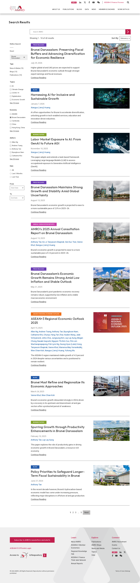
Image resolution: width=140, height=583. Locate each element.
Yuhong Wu (70, 350)
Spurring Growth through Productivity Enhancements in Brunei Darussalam (58, 429)
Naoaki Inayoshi (44, 341)
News (94, 9)
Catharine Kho (37, 335)
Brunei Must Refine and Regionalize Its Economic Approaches (58, 384)
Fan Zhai (59, 335)
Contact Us (116, 548)
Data (87, 9)
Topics (94, 552)
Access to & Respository (26, 555)
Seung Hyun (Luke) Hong (71, 344)
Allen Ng (34, 331)
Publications (68, 9)
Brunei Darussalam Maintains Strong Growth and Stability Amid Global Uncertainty (57, 191)
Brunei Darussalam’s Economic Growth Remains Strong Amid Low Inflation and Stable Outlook (55, 278)
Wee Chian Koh (37, 350)
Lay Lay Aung (70, 338)
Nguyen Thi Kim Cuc (60, 341)
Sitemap (127, 571)
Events (114, 545)
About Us (56, 9)
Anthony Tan (36, 242)
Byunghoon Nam (71, 331)
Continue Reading (38, 78)
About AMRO (76, 542)
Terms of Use (120, 571)
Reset (12, 51)
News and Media (98, 548)
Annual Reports (77, 563)
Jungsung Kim (58, 338)
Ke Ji (44, 242)
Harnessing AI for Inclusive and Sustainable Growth (53, 96)
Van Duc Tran (70, 242)
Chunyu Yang (49, 335)
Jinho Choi (46, 338)
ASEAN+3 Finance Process (114, 2)
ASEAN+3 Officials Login (20, 548)
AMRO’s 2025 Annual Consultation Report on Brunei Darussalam (55, 231)
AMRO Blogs (96, 545)
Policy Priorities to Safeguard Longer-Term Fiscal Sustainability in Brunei (58, 473)
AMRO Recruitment (119, 542)
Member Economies (107, 9)
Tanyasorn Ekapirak (55, 242)
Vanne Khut (53, 347)
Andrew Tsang (45, 331)
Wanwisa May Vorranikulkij (70, 347)
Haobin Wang (69, 335)
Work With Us (123, 9)
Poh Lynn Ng (53, 344)
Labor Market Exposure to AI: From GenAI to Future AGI (56, 141)
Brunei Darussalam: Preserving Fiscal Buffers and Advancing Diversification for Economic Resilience (58, 53)
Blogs (79, 9)
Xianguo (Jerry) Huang (40, 107)
